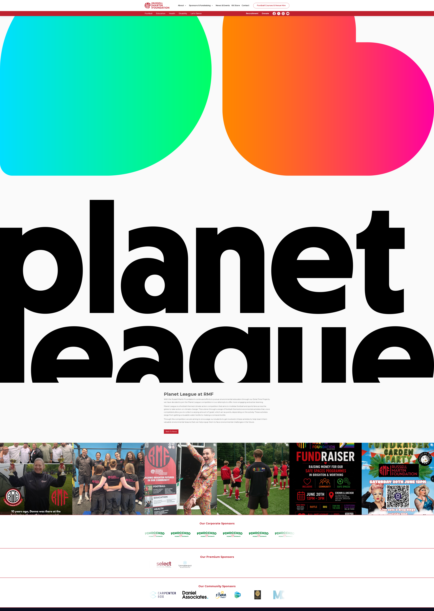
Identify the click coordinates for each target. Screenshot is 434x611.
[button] (182, 5)
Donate (265, 13)
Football (148, 13)
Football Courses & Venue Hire (271, 5)
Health (172, 13)
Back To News (171, 432)
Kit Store (236, 5)
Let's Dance (196, 13)
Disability (183, 13)
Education (160, 13)
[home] (157, 5)
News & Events (223, 5)
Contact (245, 5)
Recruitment (252, 13)
